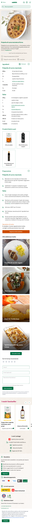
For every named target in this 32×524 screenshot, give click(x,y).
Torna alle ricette (16, 353)
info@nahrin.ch (5, 508)
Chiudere (5, 520)
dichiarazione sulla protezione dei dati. (14, 517)
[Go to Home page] (14, 2)
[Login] (27, 2)
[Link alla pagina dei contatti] (24, 2)
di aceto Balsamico (16, 109)
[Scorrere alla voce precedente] (26, 402)
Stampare (23, 64)
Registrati (5, 473)
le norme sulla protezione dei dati (9, 392)
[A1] (10, 203)
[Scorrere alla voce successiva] (29, 402)
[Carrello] (30, 2)
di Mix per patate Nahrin (18, 81)
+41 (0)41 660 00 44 (6, 506)
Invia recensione (8, 388)
